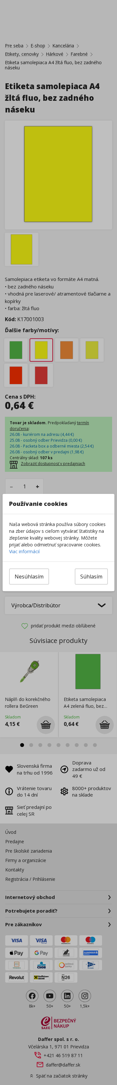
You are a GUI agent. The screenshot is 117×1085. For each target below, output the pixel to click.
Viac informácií (24, 551)
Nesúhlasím (29, 576)
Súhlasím (91, 576)
